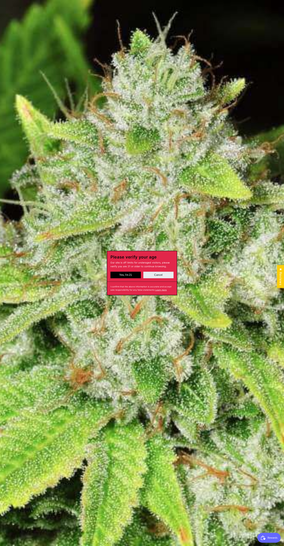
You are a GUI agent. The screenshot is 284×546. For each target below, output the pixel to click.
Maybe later (142, 301)
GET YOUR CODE (142, 288)
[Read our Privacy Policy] (184, 318)
